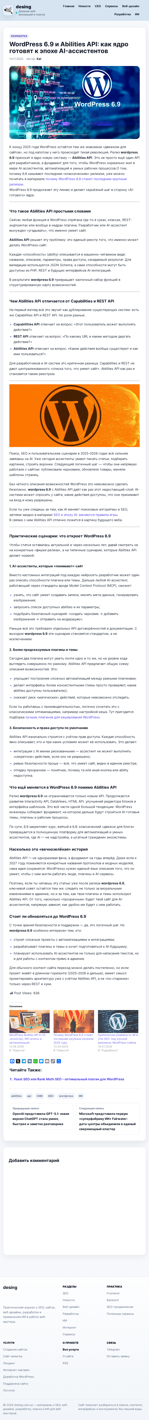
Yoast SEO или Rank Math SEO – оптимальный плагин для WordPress (69, 1079)
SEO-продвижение (120, 1307)
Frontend (113, 1293)
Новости (85, 6)
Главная (68, 6)
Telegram (113, 1349)
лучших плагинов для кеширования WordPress (62, 717)
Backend (113, 1300)
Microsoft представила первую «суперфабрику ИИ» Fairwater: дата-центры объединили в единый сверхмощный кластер (107, 1119)
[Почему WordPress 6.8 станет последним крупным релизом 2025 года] (74, 1021)
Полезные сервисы (120, 1314)
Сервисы (111, 6)
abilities (16, 1095)
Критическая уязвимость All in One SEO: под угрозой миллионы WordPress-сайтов (118, 1038)
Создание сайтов (15, 1349)
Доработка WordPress (18, 1377)
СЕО (98, 6)
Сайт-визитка (12, 1356)
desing (23, 6)
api (29, 1095)
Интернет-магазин (16, 1370)
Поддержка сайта (15, 1383)
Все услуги (71, 1349)
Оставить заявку (118, 1356)
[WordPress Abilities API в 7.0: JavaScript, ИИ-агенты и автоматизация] (29, 1021)
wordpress (66, 1095)
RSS (65, 1363)
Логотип (9, 1390)
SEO (51, 1095)
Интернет (69, 1327)
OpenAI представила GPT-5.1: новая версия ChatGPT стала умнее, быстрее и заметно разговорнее (41, 1116)
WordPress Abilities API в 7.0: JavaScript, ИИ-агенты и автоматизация (27, 1038)
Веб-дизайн (130, 6)
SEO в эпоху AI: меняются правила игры (86, 515)
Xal (38, 59)
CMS (40, 1095)
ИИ (137, 14)
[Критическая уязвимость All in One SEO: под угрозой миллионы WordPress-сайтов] (118, 1021)
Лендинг (9, 1363)
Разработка (122, 14)
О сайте (68, 1356)
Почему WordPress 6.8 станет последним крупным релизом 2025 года (74, 1038)
